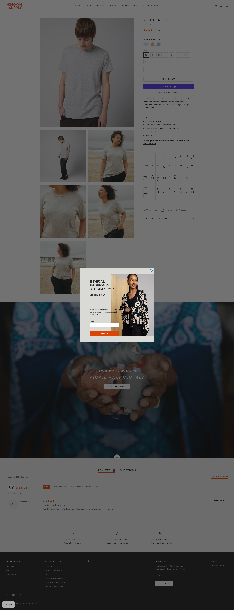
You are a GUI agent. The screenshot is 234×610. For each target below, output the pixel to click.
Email (92, 321)
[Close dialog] (151, 270)
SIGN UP (105, 333)
